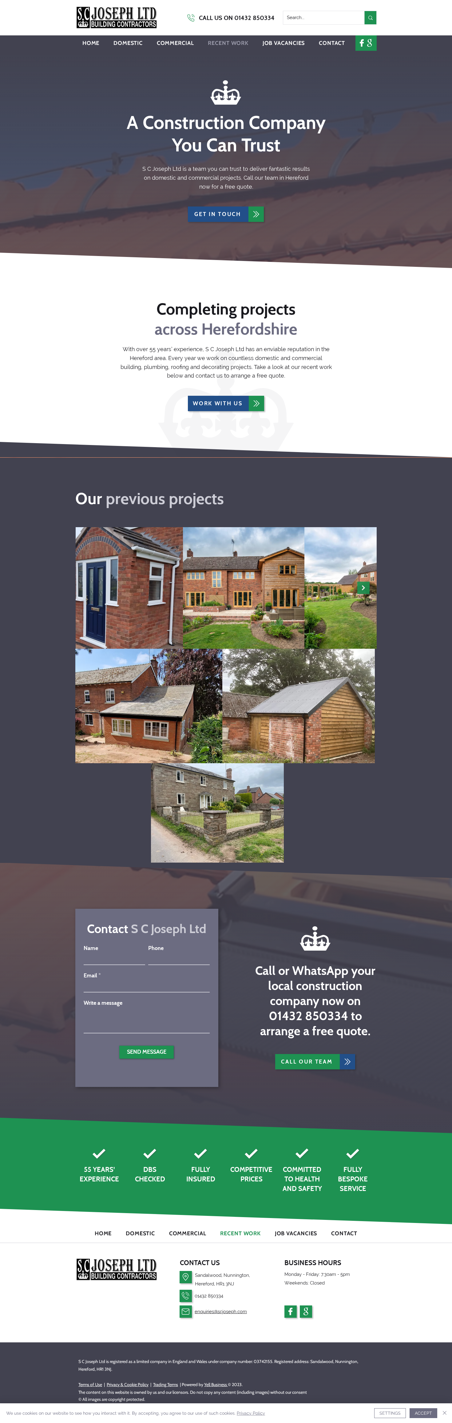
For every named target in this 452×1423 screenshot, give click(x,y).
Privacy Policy (251, 1413)
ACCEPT (423, 1413)
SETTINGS (390, 1413)
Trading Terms (165, 1384)
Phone (156, 948)
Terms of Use (90, 1384)
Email (90, 975)
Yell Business (216, 1384)
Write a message (103, 1003)
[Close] (444, 1413)
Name (91, 948)
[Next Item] (363, 588)
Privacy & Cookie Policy (128, 1384)
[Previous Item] (88, 588)
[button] (128, 43)
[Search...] (370, 17)
